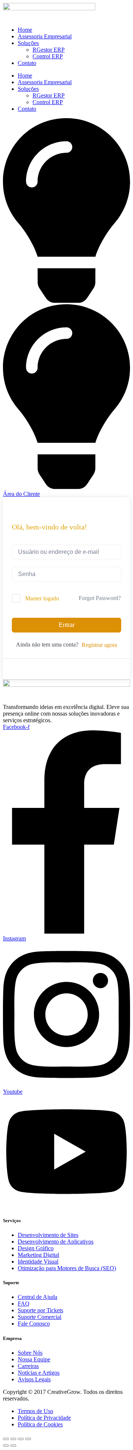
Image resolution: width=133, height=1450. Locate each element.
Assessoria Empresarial (45, 36)
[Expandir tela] (13, 1439)
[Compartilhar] (21, 1439)
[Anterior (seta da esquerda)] (6, 1445)
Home (25, 30)
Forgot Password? (100, 598)
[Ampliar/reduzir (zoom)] (6, 1439)
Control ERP (48, 56)
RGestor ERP (49, 50)
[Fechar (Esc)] (28, 1439)
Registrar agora (99, 645)
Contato (27, 63)
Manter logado (42, 598)
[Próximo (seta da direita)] (13, 1445)
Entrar (67, 625)
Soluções (28, 43)
